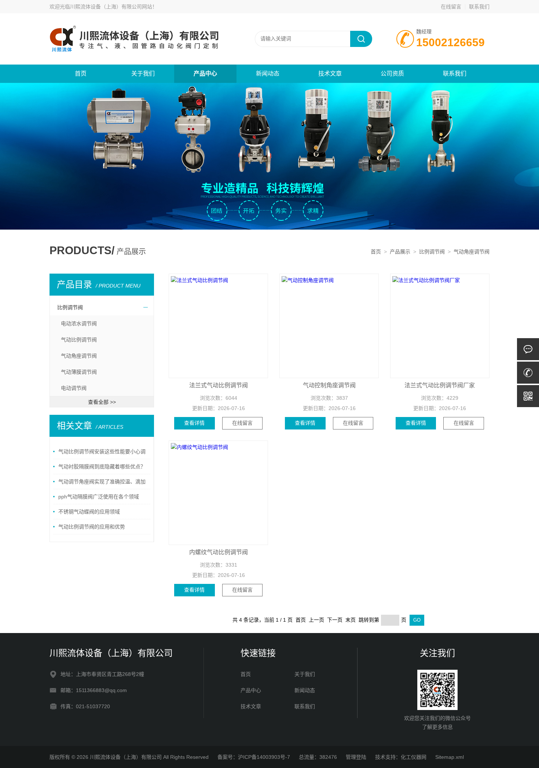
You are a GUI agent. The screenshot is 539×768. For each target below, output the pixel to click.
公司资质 (392, 73)
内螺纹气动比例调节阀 (218, 552)
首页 (81, 73)
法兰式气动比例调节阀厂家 (439, 385)
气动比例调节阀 (79, 340)
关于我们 (143, 73)
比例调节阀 (432, 252)
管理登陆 (356, 757)
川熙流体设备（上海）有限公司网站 (111, 7)
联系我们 (479, 7)
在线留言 (451, 7)
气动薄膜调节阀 (79, 372)
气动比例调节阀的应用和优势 (91, 527)
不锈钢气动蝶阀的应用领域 (89, 512)
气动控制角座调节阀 (329, 385)
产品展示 (400, 252)
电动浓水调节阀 (79, 323)
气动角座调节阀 (471, 252)
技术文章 (330, 73)
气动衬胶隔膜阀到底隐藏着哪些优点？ (102, 466)
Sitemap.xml (449, 757)
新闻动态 (267, 73)
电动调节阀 (74, 388)
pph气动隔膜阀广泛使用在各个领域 (98, 497)
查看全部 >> (102, 402)
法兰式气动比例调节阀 (218, 385)
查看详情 (194, 423)
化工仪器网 (413, 757)
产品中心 (205, 73)
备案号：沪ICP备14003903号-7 (253, 757)
